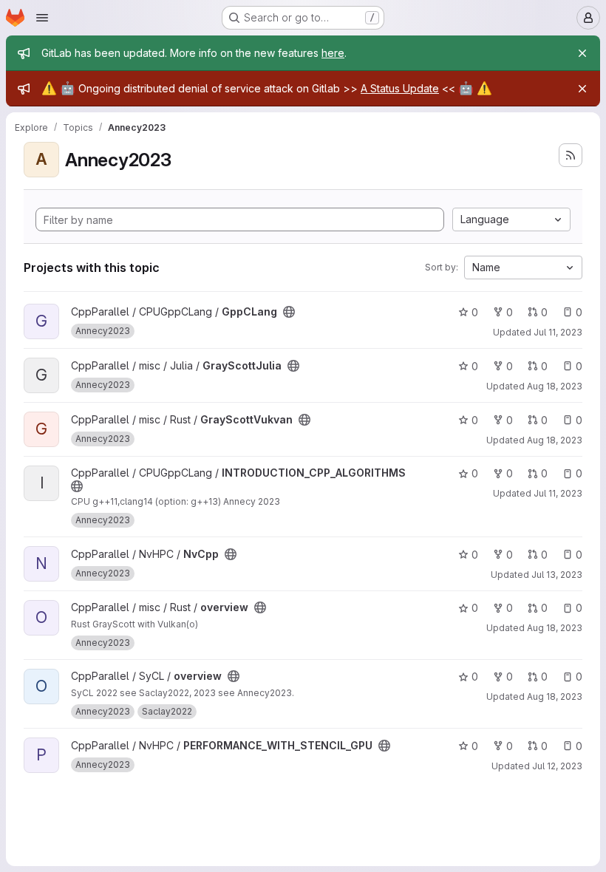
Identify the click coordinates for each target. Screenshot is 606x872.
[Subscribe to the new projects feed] (570, 155)
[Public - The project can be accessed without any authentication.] (289, 312)
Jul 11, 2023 (558, 332)
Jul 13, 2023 (556, 574)
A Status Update (400, 88)
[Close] (582, 53)
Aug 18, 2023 (554, 386)
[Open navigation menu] (42, 18)
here (332, 53)
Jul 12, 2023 (557, 765)
